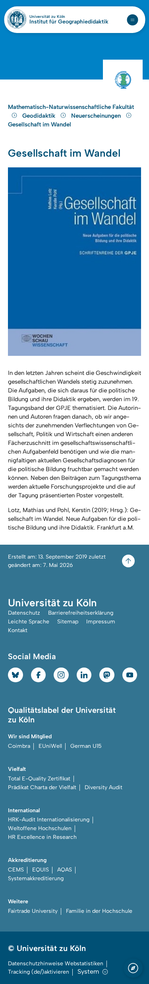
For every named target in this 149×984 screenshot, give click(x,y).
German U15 (86, 746)
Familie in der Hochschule (99, 911)
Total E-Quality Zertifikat (39, 778)
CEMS (16, 869)
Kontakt (17, 630)
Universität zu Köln (60, 17)
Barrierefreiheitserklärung (80, 612)
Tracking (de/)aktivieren (38, 971)
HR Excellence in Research (42, 837)
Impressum (100, 621)
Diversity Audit (103, 787)
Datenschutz (24, 612)
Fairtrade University (33, 911)
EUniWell (50, 746)
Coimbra (19, 746)
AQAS (64, 869)
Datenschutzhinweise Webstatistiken (55, 963)
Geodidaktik (39, 115)
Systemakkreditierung (36, 878)
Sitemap (67, 621)
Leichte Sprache (28, 621)
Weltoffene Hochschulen (40, 828)
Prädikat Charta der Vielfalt (42, 787)
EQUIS (40, 869)
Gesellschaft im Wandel (39, 124)
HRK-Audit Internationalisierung (48, 819)
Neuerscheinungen (96, 115)
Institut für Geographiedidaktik (68, 22)
